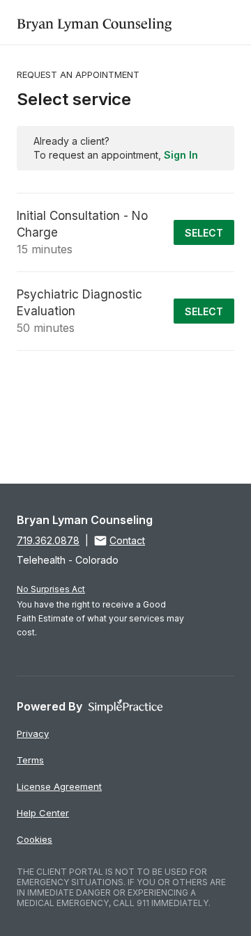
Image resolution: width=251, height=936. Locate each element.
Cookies (34, 839)
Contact (127, 540)
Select (204, 233)
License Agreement (59, 786)
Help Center (43, 812)
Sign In (181, 155)
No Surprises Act (51, 589)
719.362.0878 (48, 540)
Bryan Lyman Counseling (94, 22)
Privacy (33, 733)
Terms (30, 760)
